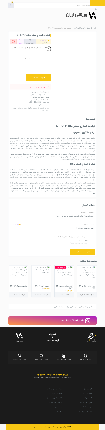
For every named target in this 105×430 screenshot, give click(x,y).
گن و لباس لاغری (79, 28)
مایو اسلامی (87, 393)
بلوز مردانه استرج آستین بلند (34, 185)
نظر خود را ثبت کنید (83, 252)
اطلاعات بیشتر (64, 294)
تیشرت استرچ (67, 145)
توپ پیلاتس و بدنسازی (54, 402)
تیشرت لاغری (83, 177)
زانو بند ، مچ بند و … (85, 411)
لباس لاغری (68, 188)
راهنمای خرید (30, 43)
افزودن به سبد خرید (38, 77)
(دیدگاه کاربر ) (45, 43)
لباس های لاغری (89, 172)
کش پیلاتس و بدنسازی (54, 398)
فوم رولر (59, 411)
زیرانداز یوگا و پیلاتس (54, 389)
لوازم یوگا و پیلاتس (55, 393)
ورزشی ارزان (63, 427)
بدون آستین (25, 145)
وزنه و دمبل (58, 407)
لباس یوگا (88, 398)
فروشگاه (89, 28)
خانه (95, 28)
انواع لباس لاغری (86, 402)
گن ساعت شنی (86, 407)
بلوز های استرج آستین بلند (51, 154)
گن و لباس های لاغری (48, 169)
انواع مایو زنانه (87, 389)
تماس (20, 43)
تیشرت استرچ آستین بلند (86, 138)
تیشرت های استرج (79, 148)
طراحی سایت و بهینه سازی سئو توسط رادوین (46, 427)
